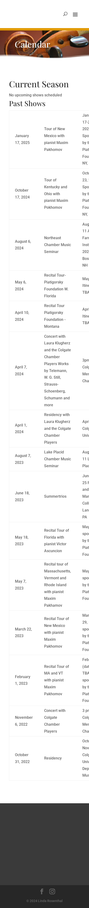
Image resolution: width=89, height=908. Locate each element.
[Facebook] (43, 865)
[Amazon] (27, 828)
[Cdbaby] (41, 846)
